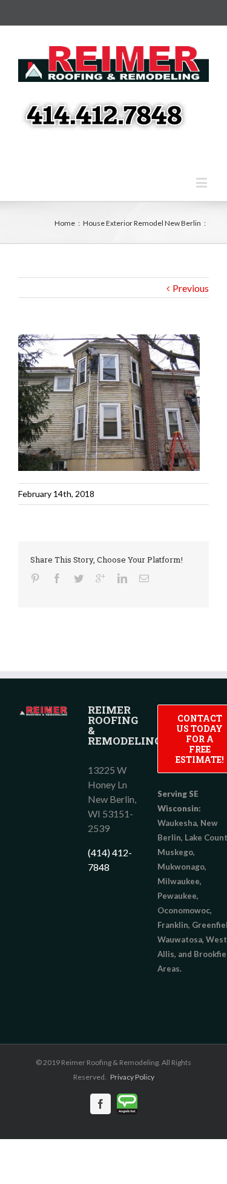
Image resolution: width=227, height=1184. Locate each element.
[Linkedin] (122, 578)
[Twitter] (79, 578)
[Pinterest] (35, 578)
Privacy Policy (132, 1076)
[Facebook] (57, 578)
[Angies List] (127, 1104)
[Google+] (100, 578)
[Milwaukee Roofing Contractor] (44, 711)
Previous (191, 288)
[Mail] (144, 578)
